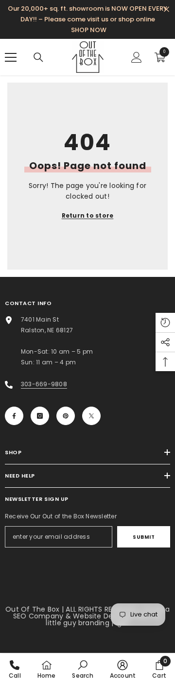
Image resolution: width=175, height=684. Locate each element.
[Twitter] (91, 416)
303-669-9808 (44, 384)
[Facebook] (14, 416)
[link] (82, 669)
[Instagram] (40, 416)
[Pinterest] (65, 416)
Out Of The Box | (35, 609)
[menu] (11, 57)
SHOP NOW (88, 29)
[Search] (38, 57)
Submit (144, 537)
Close (166, 9)
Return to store (88, 215)
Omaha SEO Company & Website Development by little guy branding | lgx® (91, 616)
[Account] (136, 57)
